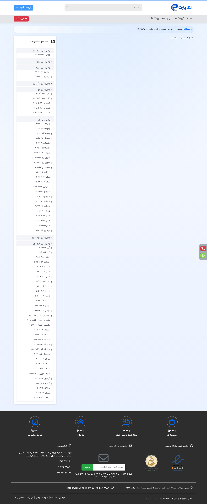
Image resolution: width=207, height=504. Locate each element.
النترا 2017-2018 (43, 271)
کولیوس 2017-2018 (41, 108)
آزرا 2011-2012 (44, 252)
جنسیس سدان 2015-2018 (38, 320)
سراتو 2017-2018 (43, 182)
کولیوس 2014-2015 (41, 103)
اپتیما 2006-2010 (43, 123)
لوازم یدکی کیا (44, 120)
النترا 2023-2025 (42, 276)
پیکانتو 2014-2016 (42, 172)
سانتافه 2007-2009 (42, 330)
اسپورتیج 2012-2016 (41, 162)
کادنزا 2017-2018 (43, 220)
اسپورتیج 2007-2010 (41, 157)
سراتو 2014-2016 (43, 177)
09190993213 (65, 461)
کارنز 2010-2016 (44, 225)
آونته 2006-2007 (43, 257)
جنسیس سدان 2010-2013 (39, 315)
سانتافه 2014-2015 (42, 339)
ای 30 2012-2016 (43, 286)
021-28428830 (63, 467)
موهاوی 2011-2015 (42, 230)
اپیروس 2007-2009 (42, 152)
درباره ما (167, 18)
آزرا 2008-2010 (44, 247)
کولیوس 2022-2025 (41, 112)
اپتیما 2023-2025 (42, 148)
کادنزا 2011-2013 (43, 211)
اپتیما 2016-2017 (43, 138)
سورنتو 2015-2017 (42, 206)
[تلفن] (203, 248)
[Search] (68, 7)
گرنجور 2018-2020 (42, 383)
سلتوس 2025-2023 (41, 186)
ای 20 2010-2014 (43, 281)
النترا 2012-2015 (43, 266)
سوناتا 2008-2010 (43, 359)
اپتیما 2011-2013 (43, 128)
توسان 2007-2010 (42, 296)
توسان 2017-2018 (42, 310)
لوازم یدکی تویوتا (43, 61)
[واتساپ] (203, 255)
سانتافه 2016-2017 (42, 344)
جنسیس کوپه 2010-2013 (39, 325)
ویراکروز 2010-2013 (42, 397)
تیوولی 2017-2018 (42, 71)
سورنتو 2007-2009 (42, 191)
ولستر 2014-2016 (43, 393)
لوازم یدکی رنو (44, 89)
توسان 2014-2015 (42, 305)
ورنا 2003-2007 (43, 388)
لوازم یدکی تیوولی (42, 67)
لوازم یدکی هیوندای (41, 243)
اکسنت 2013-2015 (42, 262)
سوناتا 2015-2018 (42, 368)
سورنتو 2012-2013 (42, 201)
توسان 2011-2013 (43, 300)
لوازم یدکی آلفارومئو (41, 50)
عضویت (87, 467)
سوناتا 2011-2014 (43, 363)
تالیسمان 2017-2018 (41, 93)
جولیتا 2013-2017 (42, 54)
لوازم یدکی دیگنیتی (41, 83)
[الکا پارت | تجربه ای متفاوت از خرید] (182, 7)
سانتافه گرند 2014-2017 (40, 349)
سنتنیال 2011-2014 (42, 354)
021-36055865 (64, 472)
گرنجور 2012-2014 (42, 378)
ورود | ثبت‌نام (22, 7)
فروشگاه (180, 18)
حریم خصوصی (41, 497)
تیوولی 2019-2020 (42, 76)
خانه (189, 18)
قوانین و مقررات (57, 497)
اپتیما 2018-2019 (43, 143)
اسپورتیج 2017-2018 (41, 167)
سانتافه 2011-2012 (42, 334)
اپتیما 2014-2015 (43, 133)
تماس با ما (19, 497)
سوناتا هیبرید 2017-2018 (39, 373)
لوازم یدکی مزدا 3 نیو (41, 237)
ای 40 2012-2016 (43, 291)
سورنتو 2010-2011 (43, 196)
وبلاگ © (155, 18)
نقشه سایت (152, 498)
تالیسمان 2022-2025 (41, 98)
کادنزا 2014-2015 (43, 215)
